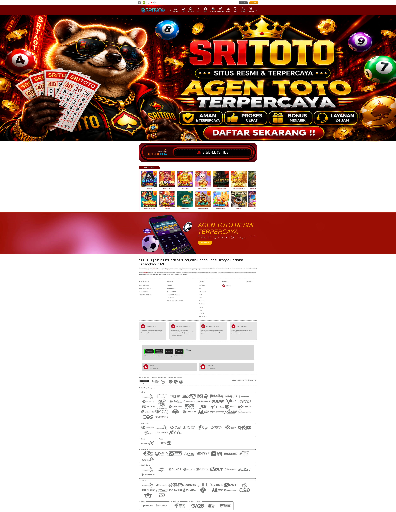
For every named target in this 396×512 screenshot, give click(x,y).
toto (167, 270)
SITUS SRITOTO (171, 291)
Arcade (228, 11)
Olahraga (213, 11)
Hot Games (176, 11)
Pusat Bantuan (143, 291)
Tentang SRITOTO (144, 285)
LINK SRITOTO (171, 288)
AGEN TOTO (170, 298)
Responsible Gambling (145, 288)
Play (163, 154)
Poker (235, 11)
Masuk (243, 2)
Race (198, 11)
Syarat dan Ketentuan (145, 295)
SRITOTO (225, 236)
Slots (183, 11)
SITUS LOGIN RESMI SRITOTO (175, 301)
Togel (205, 11)
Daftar (254, 2)
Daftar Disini (205, 242)
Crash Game (220, 11)
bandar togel (245, 236)
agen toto (145, 272)
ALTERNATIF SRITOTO (173, 295)
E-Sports (243, 11)
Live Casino (191, 11)
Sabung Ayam (250, 11)
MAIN (150, 179)
